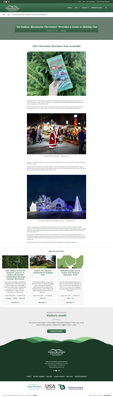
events (67, 102)
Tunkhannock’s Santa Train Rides (40, 230)
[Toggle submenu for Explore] (88, 7)
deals (72, 102)
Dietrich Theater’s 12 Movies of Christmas (59, 230)
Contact (79, 1)
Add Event (49, 376)
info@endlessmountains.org (56, 367)
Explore (84, 7)
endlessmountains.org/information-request (40, 236)
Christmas (63, 31)
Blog (84, 1)
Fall (73, 298)
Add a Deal (69, 376)
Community (8, 298)
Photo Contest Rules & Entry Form (103, 1)
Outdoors (15, 298)
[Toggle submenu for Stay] (79, 7)
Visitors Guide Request (91, 1)
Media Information (81, 376)
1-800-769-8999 (52, 365)
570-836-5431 (61, 365)
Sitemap (35, 395)
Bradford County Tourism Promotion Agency (66, 100)
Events (69, 7)
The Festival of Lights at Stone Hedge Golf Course (69, 228)
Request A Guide (56, 331)
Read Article (14, 302)
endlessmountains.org (72, 242)
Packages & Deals (96, 7)
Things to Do (22, 298)
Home (4, 14)
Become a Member (38, 376)
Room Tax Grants (59, 376)
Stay (76, 7)
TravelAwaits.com (36, 227)
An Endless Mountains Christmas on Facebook (52, 242)
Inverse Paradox (107, 395)
